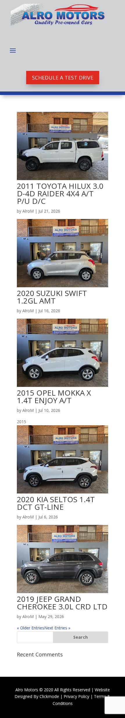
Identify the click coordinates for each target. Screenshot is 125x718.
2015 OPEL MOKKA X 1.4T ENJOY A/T (54, 396)
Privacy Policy (76, 696)
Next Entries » (57, 628)
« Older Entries (30, 628)
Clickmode (49, 696)
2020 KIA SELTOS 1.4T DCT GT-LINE (56, 503)
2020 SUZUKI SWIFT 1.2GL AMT (52, 297)
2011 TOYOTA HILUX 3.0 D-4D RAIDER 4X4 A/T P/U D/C (60, 193)
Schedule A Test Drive (62, 77)
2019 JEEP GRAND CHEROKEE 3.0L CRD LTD (62, 603)
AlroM (28, 211)
